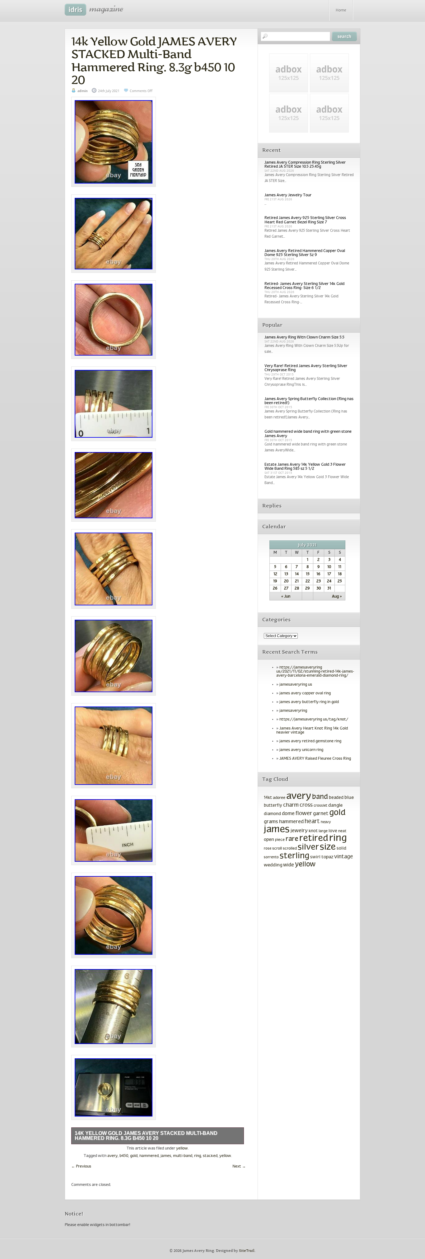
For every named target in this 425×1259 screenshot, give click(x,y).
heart (312, 821)
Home (341, 10)
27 (286, 588)
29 (307, 588)
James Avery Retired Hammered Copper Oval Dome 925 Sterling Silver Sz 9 (304, 253)
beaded (336, 798)
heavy (326, 822)
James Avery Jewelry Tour (287, 195)
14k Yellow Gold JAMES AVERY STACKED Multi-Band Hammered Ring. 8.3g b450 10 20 (153, 60)
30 (318, 588)
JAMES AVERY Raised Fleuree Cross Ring (315, 759)
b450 (123, 1156)
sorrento (271, 857)
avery (112, 1156)
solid (341, 848)
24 (329, 581)
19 (275, 581)
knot (313, 831)
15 (308, 574)
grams (271, 822)
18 (340, 574)
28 (297, 588)
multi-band (182, 1156)
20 (286, 581)
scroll (277, 849)
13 (286, 574)
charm (291, 805)
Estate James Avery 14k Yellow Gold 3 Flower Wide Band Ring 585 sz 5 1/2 (305, 467)
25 (340, 581)
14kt (268, 798)
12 (275, 574)
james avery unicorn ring (301, 750)
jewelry (299, 830)
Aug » (337, 597)
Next (239, 1166)
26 (275, 588)
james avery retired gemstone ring (310, 741)
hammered (149, 1156)
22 (308, 581)
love (333, 831)
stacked (210, 1156)
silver (308, 847)
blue (349, 797)
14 (297, 574)
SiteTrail (247, 1251)
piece (280, 840)
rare (292, 839)
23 (318, 581)
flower (304, 813)
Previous (81, 1166)
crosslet (320, 805)
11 (339, 567)
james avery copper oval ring (305, 693)
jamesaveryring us (295, 685)
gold (134, 1156)
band (320, 797)
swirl (315, 857)
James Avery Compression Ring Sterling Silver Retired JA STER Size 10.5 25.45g (305, 165)
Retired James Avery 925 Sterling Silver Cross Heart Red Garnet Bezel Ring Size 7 (305, 220)
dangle (335, 805)
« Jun (285, 597)
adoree (279, 798)
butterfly (273, 806)
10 (329, 567)
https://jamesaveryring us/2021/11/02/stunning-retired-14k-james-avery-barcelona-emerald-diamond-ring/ (315, 672)
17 (329, 574)
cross (306, 805)
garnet (320, 813)
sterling (294, 856)
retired (313, 839)
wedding (273, 865)
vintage (343, 857)
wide (288, 865)
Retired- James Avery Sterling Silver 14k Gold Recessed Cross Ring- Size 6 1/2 (304, 286)
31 (329, 588)
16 (318, 574)
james (166, 1156)
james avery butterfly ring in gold (309, 702)
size (328, 847)
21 (297, 581)
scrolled (290, 849)
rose (267, 848)
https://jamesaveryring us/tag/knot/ (313, 719)
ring (197, 1156)
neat (342, 831)
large (323, 831)
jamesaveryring (293, 711)
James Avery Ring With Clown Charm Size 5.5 (304, 337)
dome (288, 814)
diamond (272, 814)
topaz (327, 857)
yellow (182, 1148)
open (269, 839)
